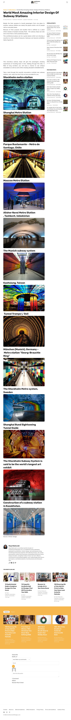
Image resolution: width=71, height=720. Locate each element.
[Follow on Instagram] (13, 563)
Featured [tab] (6, 611)
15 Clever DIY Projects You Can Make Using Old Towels (54, 60)
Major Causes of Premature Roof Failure (54, 48)
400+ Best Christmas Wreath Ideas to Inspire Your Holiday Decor (53, 88)
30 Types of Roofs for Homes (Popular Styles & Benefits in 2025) (53, 35)
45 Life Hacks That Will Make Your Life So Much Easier (54, 54)
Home (5, 10)
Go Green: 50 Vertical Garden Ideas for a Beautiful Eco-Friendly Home (54, 102)
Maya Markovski (8, 19)
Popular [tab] (13, 611)
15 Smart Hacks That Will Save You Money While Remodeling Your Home (55, 42)
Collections (12, 10)
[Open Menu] (4, 2)
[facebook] (11, 563)
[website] (9, 563)
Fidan (7, 592)
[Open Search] (67, 2)
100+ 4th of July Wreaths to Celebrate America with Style (53, 95)
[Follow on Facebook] (4, 712)
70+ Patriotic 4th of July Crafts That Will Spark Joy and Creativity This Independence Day (54, 109)
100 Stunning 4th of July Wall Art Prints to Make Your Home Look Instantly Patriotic (54, 74)
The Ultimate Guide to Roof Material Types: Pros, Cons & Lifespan (53, 27)
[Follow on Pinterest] (15, 563)
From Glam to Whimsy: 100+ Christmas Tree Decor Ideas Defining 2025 (53, 81)
